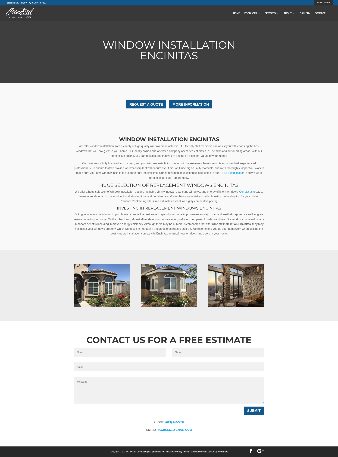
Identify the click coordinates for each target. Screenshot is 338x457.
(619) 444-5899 (174, 422)
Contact (320, 13)
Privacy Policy (181, 451)
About (288, 13)
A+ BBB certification (232, 172)
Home (236, 13)
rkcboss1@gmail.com (174, 429)
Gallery (305, 13)
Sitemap (194, 451)
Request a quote (146, 104)
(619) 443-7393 (39, 3)
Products (250, 13)
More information (191, 104)
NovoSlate (223, 451)
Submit (254, 411)
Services (270, 13)
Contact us (246, 191)
